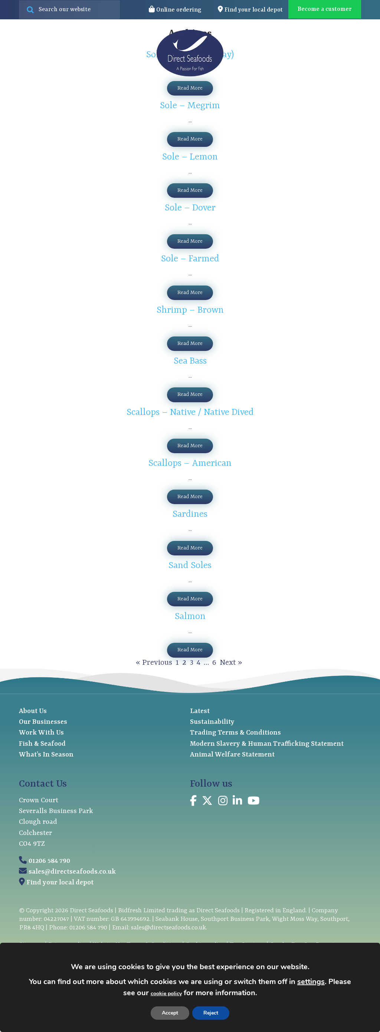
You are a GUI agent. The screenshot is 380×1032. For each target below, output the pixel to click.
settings (311, 982)
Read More (190, 88)
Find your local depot (60, 883)
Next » (231, 662)
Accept (170, 1012)
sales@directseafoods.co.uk (72, 872)
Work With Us (41, 733)
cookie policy (166, 993)
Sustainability (212, 722)
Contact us (331, 53)
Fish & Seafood (42, 744)
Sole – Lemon (190, 157)
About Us (33, 711)
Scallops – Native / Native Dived (190, 412)
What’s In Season (46, 755)
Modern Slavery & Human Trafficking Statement (267, 744)
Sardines (190, 514)
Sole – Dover (190, 208)
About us (248, 53)
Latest (293, 53)
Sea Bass (190, 361)
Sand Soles (190, 566)
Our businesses (123, 53)
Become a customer (325, 9)
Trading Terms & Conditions (235, 733)
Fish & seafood (56, 53)
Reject (210, 1012)
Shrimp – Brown (190, 310)
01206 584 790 (49, 861)
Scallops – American (190, 463)
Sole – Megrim (190, 106)
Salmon (190, 617)
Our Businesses (43, 722)
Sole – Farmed (190, 259)
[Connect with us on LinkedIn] (237, 802)
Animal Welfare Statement (232, 755)
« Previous (154, 662)
